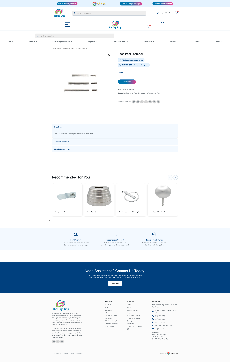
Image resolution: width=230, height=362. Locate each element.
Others (218, 42)
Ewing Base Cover (93, 212)
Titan (71, 48)
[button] (109, 55)
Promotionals (148, 42)
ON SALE (197, 42)
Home (54, 48)
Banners (32, 42)
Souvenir (173, 42)
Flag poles (65, 48)
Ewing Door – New (61, 212)
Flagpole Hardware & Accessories (145, 93)
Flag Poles (91, 42)
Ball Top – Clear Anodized (158, 212)
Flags (10, 42)
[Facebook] (54, 341)
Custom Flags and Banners (61, 42)
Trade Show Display (119, 42)
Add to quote (126, 82)
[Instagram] (58, 341)
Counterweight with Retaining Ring (130, 212)
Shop (59, 48)
